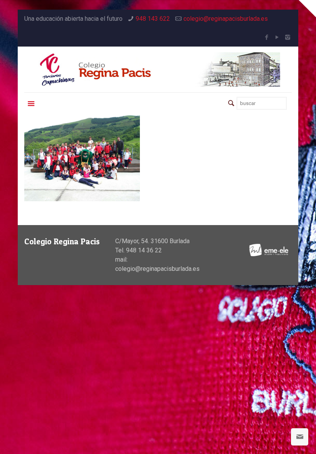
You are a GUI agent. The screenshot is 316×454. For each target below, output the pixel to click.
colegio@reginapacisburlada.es (225, 18)
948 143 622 (153, 18)
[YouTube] (277, 37)
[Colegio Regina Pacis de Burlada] (158, 69)
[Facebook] (267, 37)
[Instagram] (288, 37)
